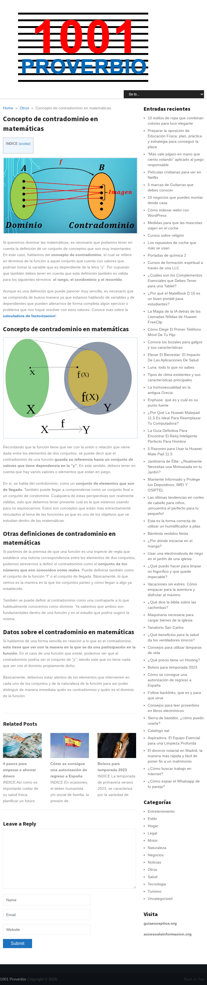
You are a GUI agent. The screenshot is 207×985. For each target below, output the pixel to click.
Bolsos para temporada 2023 (172, 667)
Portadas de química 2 (167, 255)
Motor (153, 840)
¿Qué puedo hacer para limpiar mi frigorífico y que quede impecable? (174, 571)
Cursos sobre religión (166, 235)
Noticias (154, 862)
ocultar (25, 144)
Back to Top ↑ (195, 979)
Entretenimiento (161, 811)
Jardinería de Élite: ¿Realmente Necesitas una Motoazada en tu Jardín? (175, 466)
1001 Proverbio (13, 979)
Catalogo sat (158, 730)
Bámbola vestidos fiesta (168, 533)
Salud (152, 877)
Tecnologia (157, 884)
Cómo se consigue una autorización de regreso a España (169, 679)
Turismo (154, 891)
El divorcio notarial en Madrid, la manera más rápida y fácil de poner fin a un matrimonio (175, 755)
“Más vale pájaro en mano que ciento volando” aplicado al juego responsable (176, 159)
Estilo (152, 818)
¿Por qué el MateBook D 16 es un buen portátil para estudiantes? (174, 298)
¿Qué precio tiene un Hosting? (174, 660)
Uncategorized (160, 898)
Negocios (156, 855)
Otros (152, 869)
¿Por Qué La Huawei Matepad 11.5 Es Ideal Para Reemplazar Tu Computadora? (174, 417)
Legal (152, 833)
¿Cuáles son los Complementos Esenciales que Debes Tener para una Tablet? (175, 280)
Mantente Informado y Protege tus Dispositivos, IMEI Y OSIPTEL (174, 484)
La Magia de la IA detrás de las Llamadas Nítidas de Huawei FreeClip (174, 316)
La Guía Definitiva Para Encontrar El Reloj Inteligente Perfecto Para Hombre (172, 435)
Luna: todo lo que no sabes (171, 367)
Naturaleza (157, 848)
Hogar (153, 826)
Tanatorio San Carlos (166, 627)
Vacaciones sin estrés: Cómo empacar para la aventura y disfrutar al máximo (172, 589)
